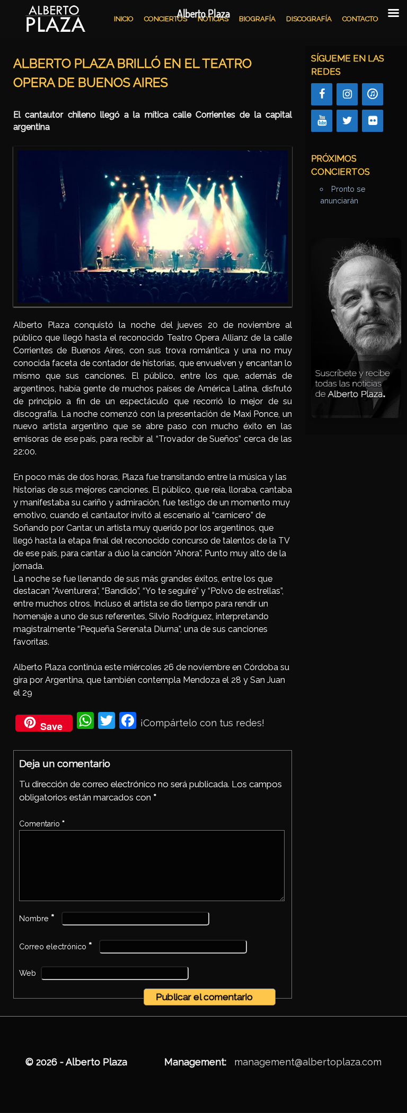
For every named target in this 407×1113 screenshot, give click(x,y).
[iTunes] (372, 94)
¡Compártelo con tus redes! (202, 722)
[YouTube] (321, 121)
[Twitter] (347, 121)
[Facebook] (321, 94)
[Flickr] (372, 121)
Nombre (37, 918)
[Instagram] (347, 94)
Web (27, 973)
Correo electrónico (55, 946)
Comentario (42, 824)
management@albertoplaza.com (308, 1061)
